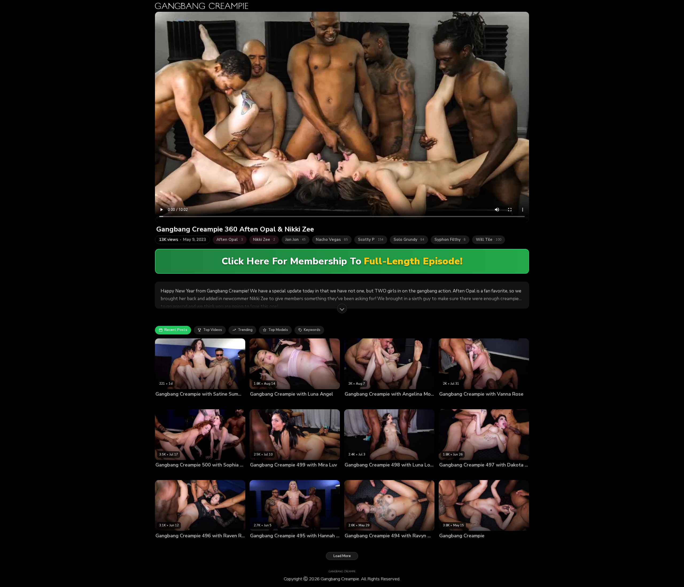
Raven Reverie (168, 544)
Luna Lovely (355, 474)
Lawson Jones (241, 403)
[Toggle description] (342, 308)
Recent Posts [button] (175, 329)
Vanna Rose (449, 403)
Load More (342, 556)
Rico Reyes (331, 544)
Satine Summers (169, 403)
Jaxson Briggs (216, 403)
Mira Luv (257, 474)
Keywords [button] (312, 329)
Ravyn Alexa (355, 544)
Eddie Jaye (194, 403)
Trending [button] (245, 329)
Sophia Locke (189, 474)
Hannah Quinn (262, 544)
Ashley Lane (166, 474)
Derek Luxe (212, 474)
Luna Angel (260, 403)
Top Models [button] (278, 329)
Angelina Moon (357, 403)
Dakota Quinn (451, 474)
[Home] (201, 6)
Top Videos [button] (212, 329)
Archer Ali (447, 544)
